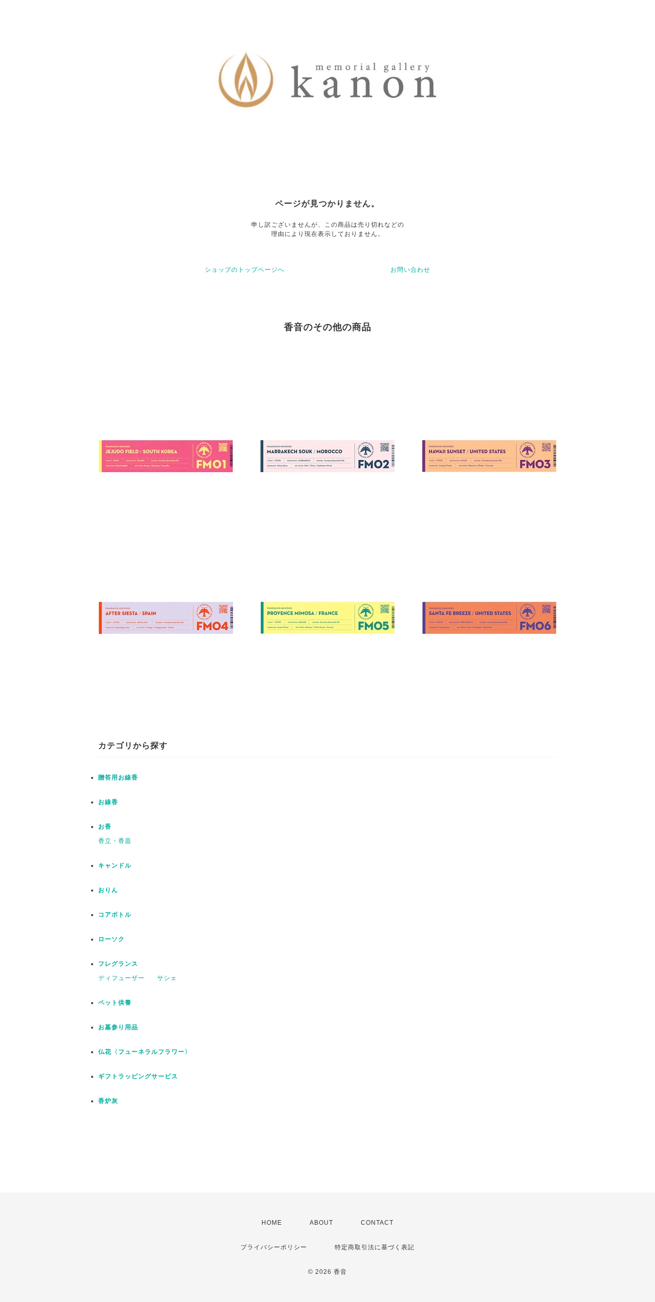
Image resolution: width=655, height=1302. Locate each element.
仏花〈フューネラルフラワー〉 (144, 1051)
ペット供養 (115, 1002)
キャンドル (115, 865)
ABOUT (321, 1222)
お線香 (108, 802)
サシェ (167, 978)
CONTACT (377, 1222)
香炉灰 (108, 1100)
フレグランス (118, 963)
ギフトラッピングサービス (138, 1076)
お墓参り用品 (118, 1027)
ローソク (111, 939)
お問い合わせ (410, 269)
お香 (105, 826)
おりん (108, 890)
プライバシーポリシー (274, 1247)
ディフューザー (121, 978)
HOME (271, 1222)
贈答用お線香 (118, 777)
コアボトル (115, 914)
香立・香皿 (115, 840)
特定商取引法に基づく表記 (374, 1247)
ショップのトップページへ (245, 269)
